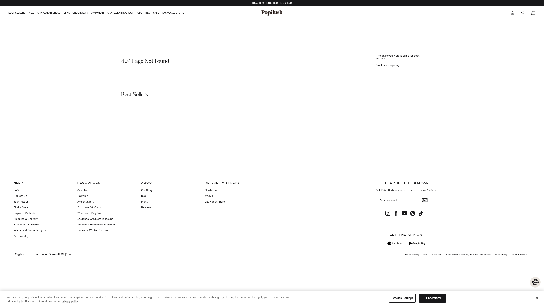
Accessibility (21, 236)
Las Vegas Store (173, 12)
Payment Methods (24, 213)
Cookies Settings (402, 298)
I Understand (433, 298)
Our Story (147, 190)
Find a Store (21, 207)
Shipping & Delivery (26, 218)
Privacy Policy (412, 254)
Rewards (82, 195)
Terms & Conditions (432, 254)
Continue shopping (388, 65)
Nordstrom (211, 190)
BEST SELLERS (16, 12)
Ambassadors (85, 201)
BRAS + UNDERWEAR (76, 12)
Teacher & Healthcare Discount (96, 224)
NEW (31, 12)
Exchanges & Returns (27, 224)
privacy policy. (70, 301)
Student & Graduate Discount (95, 218)
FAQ (16, 190)
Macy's (209, 195)
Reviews (146, 207)
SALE (156, 12)
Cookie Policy (501, 254)
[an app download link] (417, 243)
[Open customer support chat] (535, 282)
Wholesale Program (89, 213)
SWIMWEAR (97, 12)
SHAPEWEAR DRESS (48, 12)
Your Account (22, 201)
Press (144, 201)
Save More (84, 190)
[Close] (537, 298)
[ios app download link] (395, 243)
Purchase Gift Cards (89, 207)
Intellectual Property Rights (30, 230)
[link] (272, 12)
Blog (144, 195)
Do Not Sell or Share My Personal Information (467, 254)
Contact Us (20, 195)
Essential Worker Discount (93, 230)
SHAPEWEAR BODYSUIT (120, 12)
